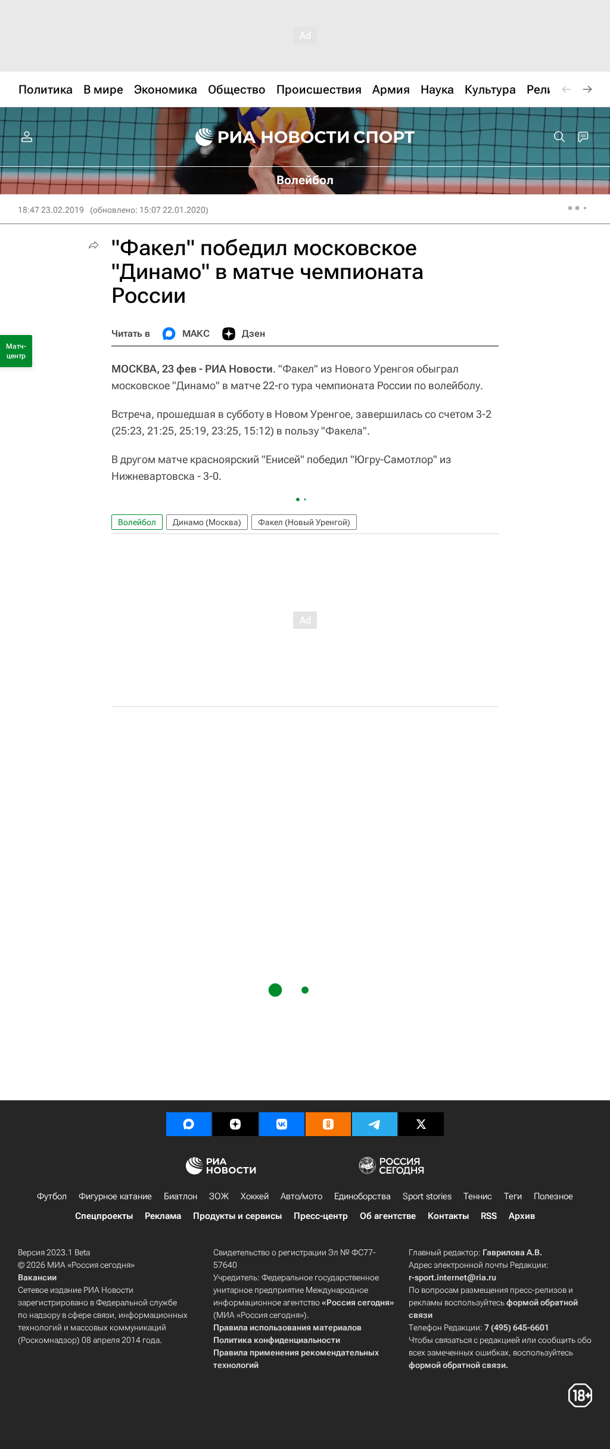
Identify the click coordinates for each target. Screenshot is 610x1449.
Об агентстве (388, 1216)
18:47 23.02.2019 (51, 210)
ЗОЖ (219, 1196)
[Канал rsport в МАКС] (188, 1124)
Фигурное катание (115, 1196)
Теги (513, 1196)
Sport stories (427, 1196)
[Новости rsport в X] (421, 1124)
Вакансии (37, 1277)
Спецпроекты (104, 1216)
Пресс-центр (321, 1216)
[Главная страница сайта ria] (264, 137)
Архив (522, 1216)
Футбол (52, 1196)
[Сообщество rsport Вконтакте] (281, 1124)
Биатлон (180, 1196)
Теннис (477, 1196)
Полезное (553, 1196)
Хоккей (255, 1196)
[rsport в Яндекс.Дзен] (235, 1124)
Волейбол (137, 522)
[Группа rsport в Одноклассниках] (328, 1124)
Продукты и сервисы (237, 1216)
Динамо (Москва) (207, 522)
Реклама (163, 1216)
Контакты (448, 1216)
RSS (489, 1216)
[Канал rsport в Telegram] (374, 1124)
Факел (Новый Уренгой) (304, 522)
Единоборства (362, 1196)
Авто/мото (301, 1196)
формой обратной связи (457, 1365)
